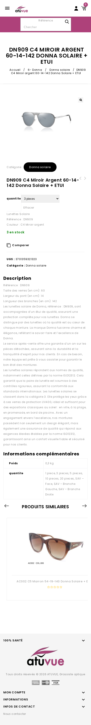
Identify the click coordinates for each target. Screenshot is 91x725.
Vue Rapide (54, 568)
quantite (14, 198)
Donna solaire (59, 70)
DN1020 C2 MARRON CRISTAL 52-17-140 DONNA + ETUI (85, 184)
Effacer (28, 207)
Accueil (14, 70)
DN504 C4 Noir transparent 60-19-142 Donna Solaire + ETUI (80, 184)
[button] (80, 100)
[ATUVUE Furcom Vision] (21, 9)
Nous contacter (14, 714)
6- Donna (35, 70)
